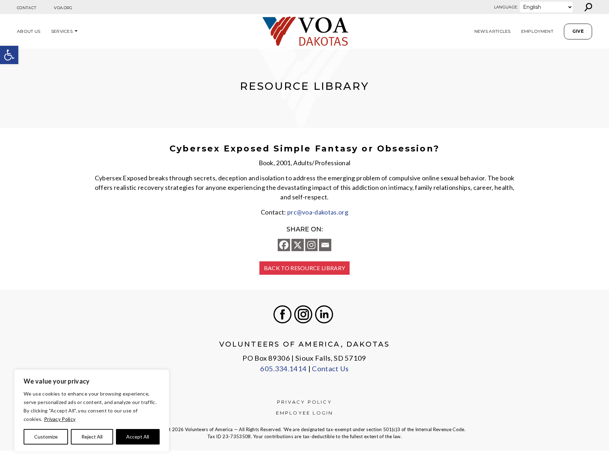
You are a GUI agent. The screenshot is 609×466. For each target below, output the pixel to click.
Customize (46, 437)
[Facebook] (284, 245)
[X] (297, 245)
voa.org (63, 7)
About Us (29, 31)
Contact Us (330, 368)
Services (62, 31)
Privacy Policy (59, 419)
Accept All (137, 437)
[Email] (325, 245)
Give (578, 31)
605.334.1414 (283, 368)
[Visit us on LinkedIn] (324, 314)
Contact (26, 7)
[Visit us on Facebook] (282, 314)
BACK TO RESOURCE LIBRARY (304, 268)
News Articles (492, 31)
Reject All (92, 437)
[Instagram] (311, 245)
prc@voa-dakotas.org (317, 212)
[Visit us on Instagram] (303, 314)
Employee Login (304, 413)
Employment (537, 31)
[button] (9, 55)
